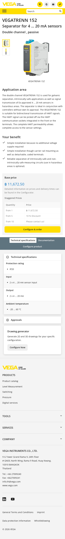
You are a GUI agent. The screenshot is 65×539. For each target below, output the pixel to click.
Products (8, 375)
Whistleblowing (42, 520)
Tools (6, 416)
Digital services (10, 402)
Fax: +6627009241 (11, 477)
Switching (7, 391)
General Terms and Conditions (17, 512)
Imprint (41, 512)
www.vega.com (10, 485)
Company (8, 439)
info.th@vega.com (11, 481)
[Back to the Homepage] (14, 367)
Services (7, 427)
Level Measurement (12, 386)
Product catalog (10, 381)
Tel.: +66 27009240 (11, 474)
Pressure (6, 397)
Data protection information (16, 520)
